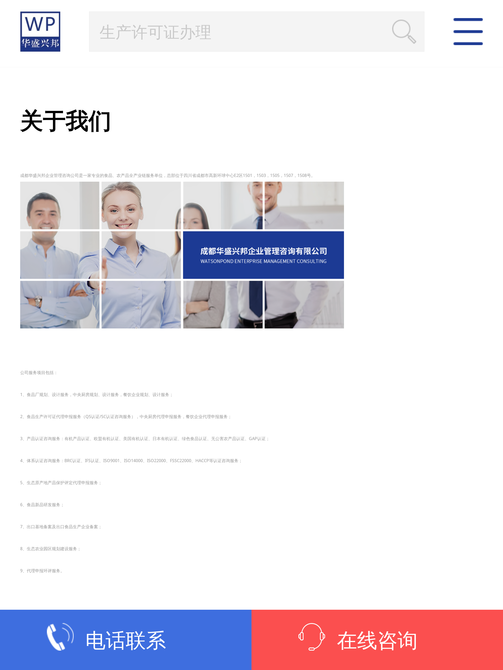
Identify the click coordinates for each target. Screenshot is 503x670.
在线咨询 (377, 639)
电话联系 (125, 639)
